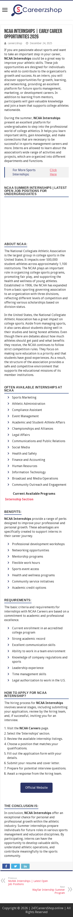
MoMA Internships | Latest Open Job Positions (28, 881)
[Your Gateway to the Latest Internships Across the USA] (36, 9)
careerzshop (15, 43)
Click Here (53, 172)
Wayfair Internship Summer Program (48, 890)
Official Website (36, 787)
